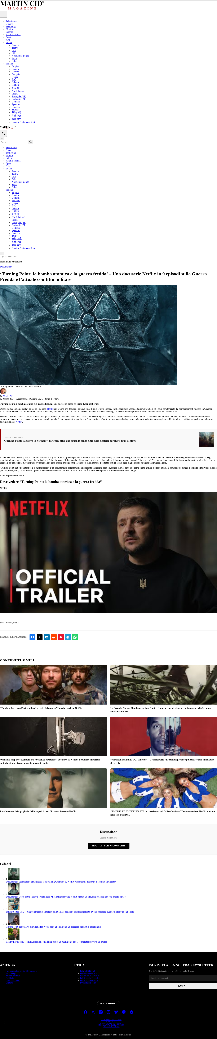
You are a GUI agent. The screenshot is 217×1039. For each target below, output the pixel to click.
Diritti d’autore (111, 1027)
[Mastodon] (124, 1012)
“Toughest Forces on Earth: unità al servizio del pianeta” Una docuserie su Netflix (41, 708)
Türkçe (15, 109)
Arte (8, 40)
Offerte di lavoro (13, 980)
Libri (14, 50)
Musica (9, 29)
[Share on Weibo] (61, 637)
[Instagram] (108, 1012)
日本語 (15, 85)
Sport (8, 37)
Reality (9, 942)
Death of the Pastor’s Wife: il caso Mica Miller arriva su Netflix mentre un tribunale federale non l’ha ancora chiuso (72, 896)
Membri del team (13, 976)
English (15, 66)
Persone (15, 45)
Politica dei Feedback (89, 980)
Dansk (15, 77)
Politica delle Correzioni (90, 978)
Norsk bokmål (18, 91)
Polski (15, 93)
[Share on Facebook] (32, 637)
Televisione (11, 21)
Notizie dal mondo (20, 55)
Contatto (9, 983)
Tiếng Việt (17, 112)
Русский (16, 104)
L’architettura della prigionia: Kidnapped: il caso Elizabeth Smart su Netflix (38, 811)
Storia (14, 58)
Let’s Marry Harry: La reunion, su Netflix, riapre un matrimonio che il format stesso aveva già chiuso (60, 942)
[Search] (3, 133)
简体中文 (16, 115)
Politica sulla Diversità (89, 976)
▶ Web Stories (109, 1003)
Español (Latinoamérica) (23, 122)
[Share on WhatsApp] (75, 637)
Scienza (9, 32)
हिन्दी (14, 79)
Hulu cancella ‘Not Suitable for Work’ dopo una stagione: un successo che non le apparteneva (57, 927)
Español (15, 69)
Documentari (6, 266)
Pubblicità (10, 978)
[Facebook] (85, 1012)
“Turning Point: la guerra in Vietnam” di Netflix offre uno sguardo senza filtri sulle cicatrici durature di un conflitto (70, 440)
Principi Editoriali (87, 971)
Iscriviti (182, 986)
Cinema (9, 24)
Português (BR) (19, 99)
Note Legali (111, 1021)
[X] (93, 1012)
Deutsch (15, 71)
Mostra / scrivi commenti (108, 846)
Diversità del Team (88, 983)
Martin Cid (8, 396)
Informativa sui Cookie (111, 1023)
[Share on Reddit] (54, 637)
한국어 (15, 88)
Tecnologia (11, 26)
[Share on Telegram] (68, 637)
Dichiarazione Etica (88, 973)
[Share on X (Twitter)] (40, 637)
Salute (15, 61)
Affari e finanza (13, 34)
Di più (9, 42)
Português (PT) (19, 96)
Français (16, 74)
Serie (8, 911)
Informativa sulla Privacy (111, 1025)
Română (16, 101)
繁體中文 (16, 119)
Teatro (15, 48)
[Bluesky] (116, 1012)
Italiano (9, 63)
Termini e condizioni (111, 1020)
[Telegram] (131, 1012)
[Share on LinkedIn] (47, 637)
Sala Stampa (11, 973)
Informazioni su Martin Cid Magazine (21, 971)
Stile (14, 53)
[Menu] (3, 14)
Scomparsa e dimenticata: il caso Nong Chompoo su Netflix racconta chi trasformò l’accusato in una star (67, 881)
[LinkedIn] (101, 1012)
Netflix (50, 409)
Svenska (16, 107)
